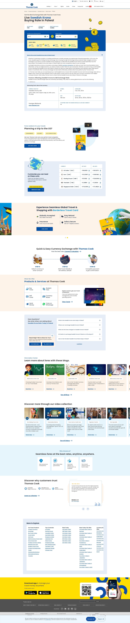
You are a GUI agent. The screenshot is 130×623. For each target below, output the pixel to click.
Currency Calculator (71, 251)
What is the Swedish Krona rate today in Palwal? (71, 320)
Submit (97, 601)
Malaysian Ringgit (49, 548)
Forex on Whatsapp (49, 304)
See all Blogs (65, 395)
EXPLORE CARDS (32, 145)
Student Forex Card (33, 546)
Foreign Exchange (72, 605)
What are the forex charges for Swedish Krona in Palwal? (73, 329)
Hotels (67, 6)
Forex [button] (55, 6)
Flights (62, 6)
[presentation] (83, 509)
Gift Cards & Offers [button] (98, 6)
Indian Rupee (58, 33)
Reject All (101, 619)
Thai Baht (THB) (49, 546)
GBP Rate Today (66, 531)
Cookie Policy (48, 619)
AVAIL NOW (32, 229)
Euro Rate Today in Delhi (85, 567)
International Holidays (43, 605)
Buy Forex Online (32, 533)
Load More (79, 344)
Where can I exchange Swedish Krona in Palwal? (71, 325)
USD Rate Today (66, 529)
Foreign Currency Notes (34, 542)
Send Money (31, 304)
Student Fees (48, 289)
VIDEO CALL (36, 344)
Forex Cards (31, 535)
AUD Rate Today (66, 535)
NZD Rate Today (66, 541)
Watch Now (29, 435)
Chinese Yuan (48, 550)
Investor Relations (100, 605)
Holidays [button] (49, 6)
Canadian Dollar (49, 533)
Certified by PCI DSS (29, 613)
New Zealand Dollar (50, 544)
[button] (65, 237)
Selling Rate (41, 26)
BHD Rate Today (66, 539)
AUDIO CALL (49, 344)
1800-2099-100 (28, 602)
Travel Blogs (86, 605)
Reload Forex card (33, 544)
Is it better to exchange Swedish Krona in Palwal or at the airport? (75, 334)
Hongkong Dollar (49, 542)
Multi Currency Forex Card (35, 539)
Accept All (90, 619)
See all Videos (65, 441)
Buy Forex (31, 289)
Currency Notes (49, 296)
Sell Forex (31, 296)
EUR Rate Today (66, 537)
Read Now (28, 389)
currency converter (67, 65)
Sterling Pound (49, 531)
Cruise (73, 6)
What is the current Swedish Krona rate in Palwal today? (41, 55)
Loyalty (88, 6)
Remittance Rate (54, 26)
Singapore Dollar (49, 537)
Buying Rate (30, 26)
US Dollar (47, 529)
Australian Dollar (49, 535)
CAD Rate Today (66, 533)
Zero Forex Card (32, 541)
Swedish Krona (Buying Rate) (34, 33)
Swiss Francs (48, 541)
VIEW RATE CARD (35, 189)
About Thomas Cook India (29, 605)
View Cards (66, 302)
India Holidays (57, 605)
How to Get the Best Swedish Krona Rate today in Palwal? (73, 338)
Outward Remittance (33, 552)
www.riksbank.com (34, 105)
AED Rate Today (66, 542)
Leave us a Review (30, 496)
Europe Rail (80, 6)
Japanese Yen (49, 539)
